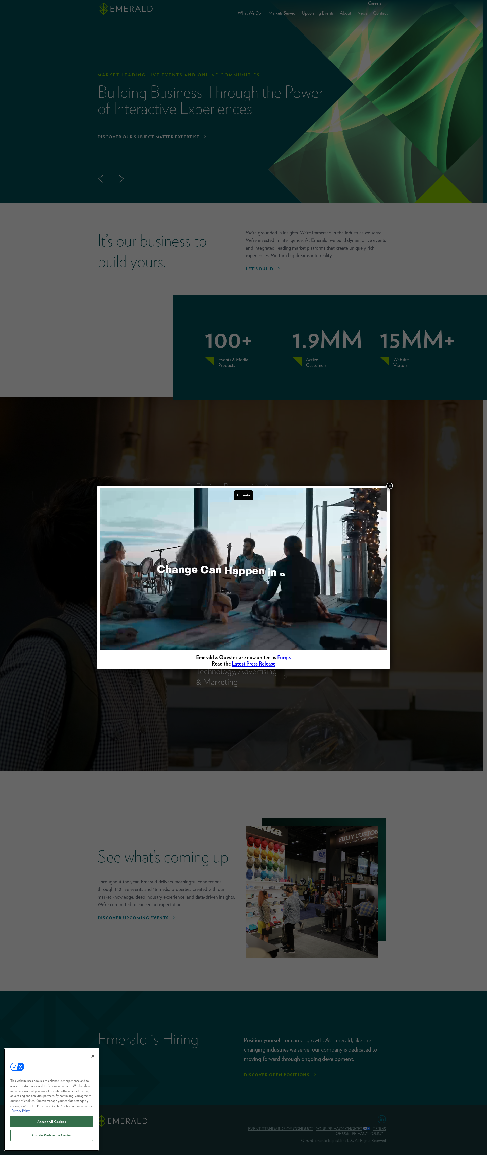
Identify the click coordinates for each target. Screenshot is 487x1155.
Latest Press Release (253, 663)
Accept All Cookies (51, 1121)
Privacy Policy (21, 1111)
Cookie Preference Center (51, 1135)
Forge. (284, 657)
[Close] (92, 1056)
